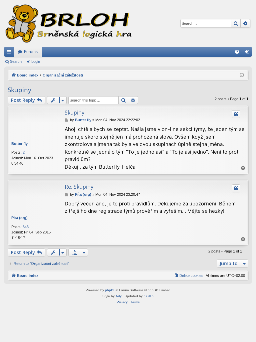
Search (16, 61)
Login (35, 61)
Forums (31, 51)
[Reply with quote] (236, 114)
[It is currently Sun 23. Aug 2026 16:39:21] (242, 75)
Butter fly (19, 144)
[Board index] (68, 23)
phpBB (110, 290)
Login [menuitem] (248, 53)
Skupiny (19, 90)
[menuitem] (237, 52)
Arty (119, 296)
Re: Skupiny (79, 186)
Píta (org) (19, 218)
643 (26, 227)
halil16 (149, 296)
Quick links (10, 53)
